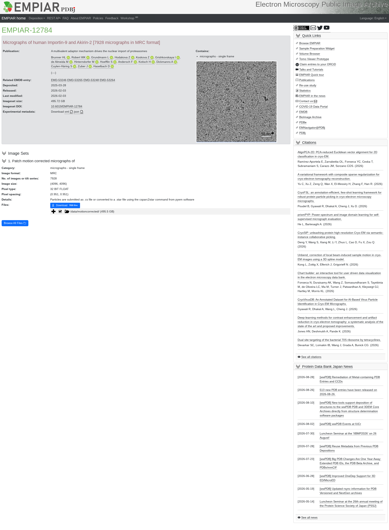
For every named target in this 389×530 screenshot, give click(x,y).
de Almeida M (59, 61)
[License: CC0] (301, 28)
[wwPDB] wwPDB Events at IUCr (340, 423)
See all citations (311, 356)
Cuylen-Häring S (61, 66)
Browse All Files (14, 223)
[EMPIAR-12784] (236, 101)
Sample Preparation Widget (316, 48)
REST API (54, 18)
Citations (309, 143)
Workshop (127, 18)
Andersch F (125, 61)
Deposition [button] (36, 18)
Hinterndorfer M (84, 61)
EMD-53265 (75, 80)
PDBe (303, 122)
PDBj (302, 132)
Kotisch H (145, 61)
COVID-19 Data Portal (313, 106)
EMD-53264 (107, 80)
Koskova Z (143, 57)
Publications (307, 80)
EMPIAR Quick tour (311, 74)
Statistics (305, 90)
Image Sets (18, 153)
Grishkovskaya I (165, 57)
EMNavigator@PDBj (312, 127)
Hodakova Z (122, 57)
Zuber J (83, 66)
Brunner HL (58, 57)
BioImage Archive (310, 117)
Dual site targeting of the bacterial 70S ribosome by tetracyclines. (339, 339)
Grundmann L (100, 57)
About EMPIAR (81, 18)
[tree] (170, 211)
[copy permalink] (136, 17)
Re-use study (307, 85)
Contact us (306, 101)
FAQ (66, 18)
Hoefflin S (106, 61)
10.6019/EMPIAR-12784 (66, 106)
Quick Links (311, 36)
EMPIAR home (14, 18)
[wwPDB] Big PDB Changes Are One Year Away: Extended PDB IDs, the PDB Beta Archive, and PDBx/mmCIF (350, 463)
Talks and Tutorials (311, 69)
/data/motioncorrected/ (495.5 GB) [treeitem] (92, 211)
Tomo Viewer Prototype (314, 59)
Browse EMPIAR (309, 43)
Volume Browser (309, 53)
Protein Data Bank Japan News (327, 367)
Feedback (112, 18)
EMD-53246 (58, 80)
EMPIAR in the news (312, 95)
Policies (98, 18)
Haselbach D (101, 66)
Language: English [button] (372, 18)
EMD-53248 (91, 80)
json (76, 111)
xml (67, 111)
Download (67, 205)
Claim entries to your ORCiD (318, 64)
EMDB (303, 111)
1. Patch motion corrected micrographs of (41, 161)
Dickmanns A (164, 61)
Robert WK (78, 57)
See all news (309, 517)
